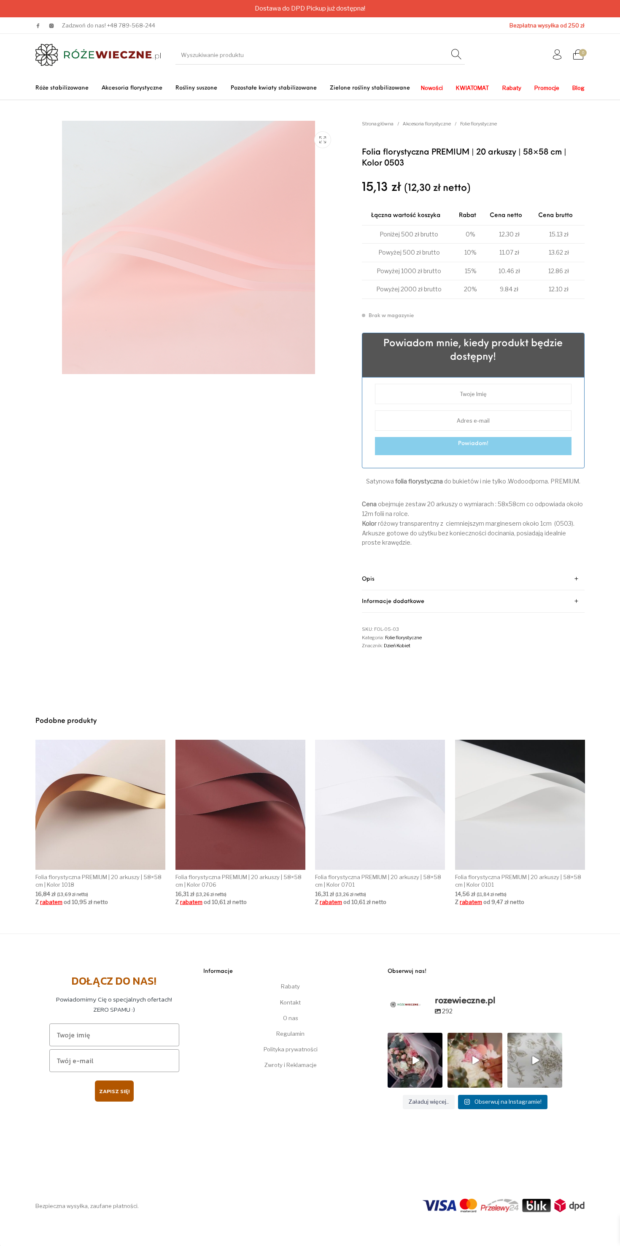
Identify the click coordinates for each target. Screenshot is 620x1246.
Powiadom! (473, 443)
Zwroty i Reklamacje (290, 1064)
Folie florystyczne (478, 124)
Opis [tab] (368, 579)
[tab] (473, 579)
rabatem (51, 902)
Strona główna (378, 124)
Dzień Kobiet (397, 646)
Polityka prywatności (291, 1049)
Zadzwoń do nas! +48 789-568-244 (108, 25)
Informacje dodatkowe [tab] (393, 601)
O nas (290, 1018)
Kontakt (290, 1002)
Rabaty (290, 986)
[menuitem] (62, 88)
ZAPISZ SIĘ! (114, 1091)
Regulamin (290, 1033)
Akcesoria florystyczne (427, 124)
